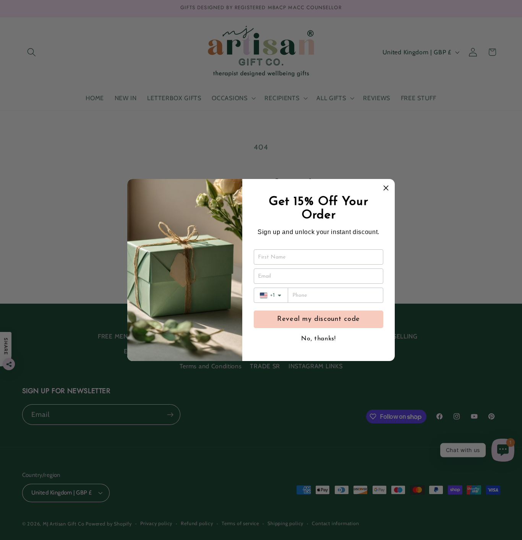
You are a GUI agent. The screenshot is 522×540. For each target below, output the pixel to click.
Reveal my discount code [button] (318, 319)
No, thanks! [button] (318, 339)
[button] (386, 188)
